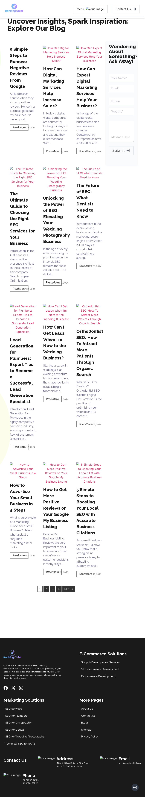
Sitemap (86, 729)
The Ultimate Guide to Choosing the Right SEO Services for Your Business (22, 218)
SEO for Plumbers (16, 715)
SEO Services (13, 708)
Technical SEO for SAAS (20, 743)
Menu (80, 9)
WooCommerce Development (100, 669)
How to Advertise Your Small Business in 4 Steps (21, 498)
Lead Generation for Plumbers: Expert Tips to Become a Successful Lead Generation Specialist (21, 370)
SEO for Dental (14, 729)
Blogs (84, 722)
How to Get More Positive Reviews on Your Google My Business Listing (56, 508)
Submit (118, 150)
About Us (87, 708)
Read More (19, 127)
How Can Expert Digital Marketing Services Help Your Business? (86, 87)
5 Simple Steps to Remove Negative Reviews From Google (19, 68)
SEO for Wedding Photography (24, 736)
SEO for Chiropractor (18, 722)
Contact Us (123, 9)
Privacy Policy (89, 736)
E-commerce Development (98, 676)
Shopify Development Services (100, 662)
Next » (68, 588)
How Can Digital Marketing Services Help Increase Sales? (53, 87)
